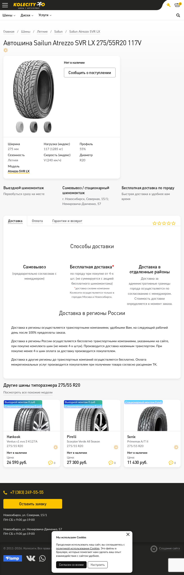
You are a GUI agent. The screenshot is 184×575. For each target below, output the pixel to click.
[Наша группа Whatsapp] (42, 558)
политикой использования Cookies (77, 548)
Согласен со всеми (71, 564)
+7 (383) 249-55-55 (26, 492)
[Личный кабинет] (169, 5)
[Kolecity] (29, 4)
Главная (8, 31)
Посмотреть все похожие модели (28, 392)
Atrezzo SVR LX (18, 171)
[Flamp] (12, 558)
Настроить (98, 564)
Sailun (58, 31)
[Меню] (5, 5)
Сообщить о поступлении (89, 72)
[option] (33, 89)
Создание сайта (169, 548)
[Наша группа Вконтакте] (30, 558)
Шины (25, 31)
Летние (42, 31)
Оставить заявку (32, 503)
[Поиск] (178, 15)
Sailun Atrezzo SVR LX (84, 31)
